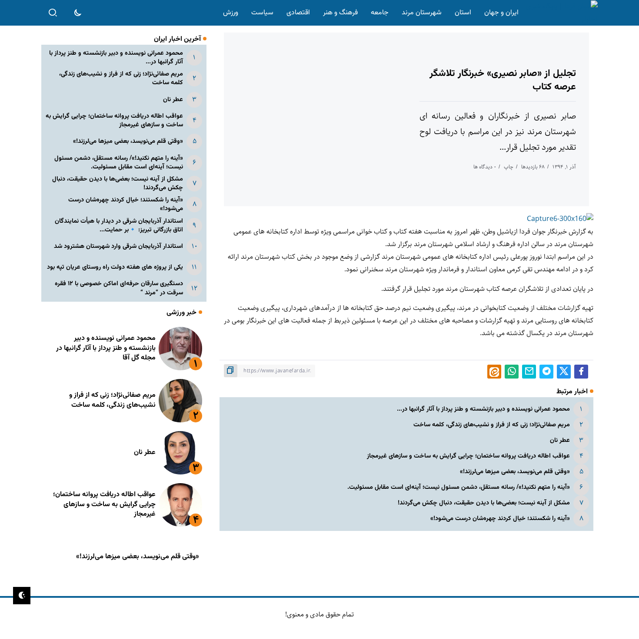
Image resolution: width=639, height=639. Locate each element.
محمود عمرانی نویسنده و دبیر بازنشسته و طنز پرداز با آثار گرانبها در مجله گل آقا (106, 348)
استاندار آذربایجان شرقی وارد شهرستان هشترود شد (118, 246)
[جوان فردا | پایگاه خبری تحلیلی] (560, 12)
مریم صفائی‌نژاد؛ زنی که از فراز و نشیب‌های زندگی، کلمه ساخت (491, 425)
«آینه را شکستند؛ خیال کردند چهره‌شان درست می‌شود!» (500, 519)
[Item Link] (180, 348)
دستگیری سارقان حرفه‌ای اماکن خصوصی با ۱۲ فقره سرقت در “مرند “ (119, 288)
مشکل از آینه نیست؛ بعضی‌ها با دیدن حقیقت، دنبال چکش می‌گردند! (484, 503)
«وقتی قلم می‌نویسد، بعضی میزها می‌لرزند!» (515, 472)
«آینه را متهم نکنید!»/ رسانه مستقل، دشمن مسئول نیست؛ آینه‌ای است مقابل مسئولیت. (458, 487)
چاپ (508, 166)
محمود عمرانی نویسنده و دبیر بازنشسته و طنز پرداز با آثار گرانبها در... (483, 409)
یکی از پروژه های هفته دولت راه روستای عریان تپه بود (115, 267)
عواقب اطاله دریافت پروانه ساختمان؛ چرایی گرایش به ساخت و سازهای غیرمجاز (468, 456)
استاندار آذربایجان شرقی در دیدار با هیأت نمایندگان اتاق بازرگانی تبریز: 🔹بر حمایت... (119, 225)
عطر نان (560, 440)
